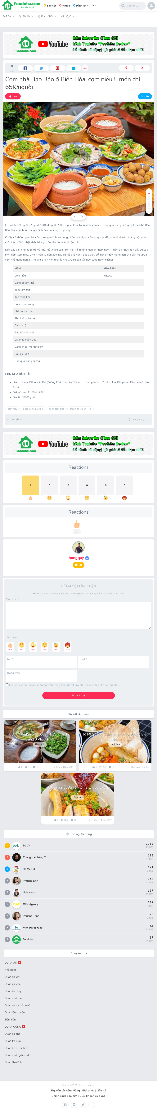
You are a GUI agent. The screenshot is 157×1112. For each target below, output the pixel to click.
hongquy (77, 557)
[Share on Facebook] (25, 68)
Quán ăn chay (13, 991)
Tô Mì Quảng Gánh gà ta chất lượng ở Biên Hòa (115, 737)
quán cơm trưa (56, 408)
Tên (10, 659)
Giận (67, 649)
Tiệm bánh (11, 1019)
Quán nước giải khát (17, 1055)
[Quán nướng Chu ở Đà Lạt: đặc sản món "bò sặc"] (126, 68)
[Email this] (73, 68)
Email (82, 659)
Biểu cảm (11, 637)
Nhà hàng (10, 970)
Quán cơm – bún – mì (17, 1005)
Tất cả (7, 16)
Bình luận (12, 599)
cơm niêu (12, 408)
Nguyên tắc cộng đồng (65, 1090)
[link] (13, 96)
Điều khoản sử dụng (92, 1096)
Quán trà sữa (13, 1041)
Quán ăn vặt (12, 977)
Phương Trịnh (31, 916)
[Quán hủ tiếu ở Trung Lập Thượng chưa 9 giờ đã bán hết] (142, 68)
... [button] (93, 5)
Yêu (21, 649)
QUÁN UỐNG (14, 1027)
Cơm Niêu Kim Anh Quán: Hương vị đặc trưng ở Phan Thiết (39, 737)
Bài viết (51, 5)
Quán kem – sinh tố (16, 1048)
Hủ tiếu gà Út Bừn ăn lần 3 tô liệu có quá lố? (78, 790)
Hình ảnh (82, 5)
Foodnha (28, 939)
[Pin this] (57, 68)
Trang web (13, 673)
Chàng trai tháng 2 (34, 857)
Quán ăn (24, 16)
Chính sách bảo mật (64, 1096)
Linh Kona (29, 892)
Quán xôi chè (13, 984)
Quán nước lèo (14, 998)
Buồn (56, 649)
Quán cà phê (12, 1034)
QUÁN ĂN (12, 963)
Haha (33, 649)
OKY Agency (30, 904)
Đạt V (26, 845)
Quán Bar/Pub (13, 1062)
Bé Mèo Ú (29, 869)
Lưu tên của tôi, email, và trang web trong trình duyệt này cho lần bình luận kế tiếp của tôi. (64, 685)
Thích (10, 649)
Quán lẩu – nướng (15, 1012)
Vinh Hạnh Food (33, 928)
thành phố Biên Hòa (80, 408)
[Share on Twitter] (41, 68)
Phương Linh (30, 881)
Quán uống (45, 16)
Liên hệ (101, 1090)
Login (151, 6)
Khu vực (66, 16)
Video (66, 5)
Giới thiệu (88, 1090)
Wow (45, 649)
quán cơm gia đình (33, 408)
